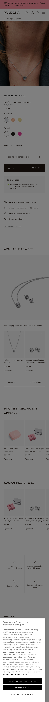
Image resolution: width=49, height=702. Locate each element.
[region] (22, 660)
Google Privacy (20, 674)
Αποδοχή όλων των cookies (22, 681)
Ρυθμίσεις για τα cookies (23, 694)
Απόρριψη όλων (22, 688)
